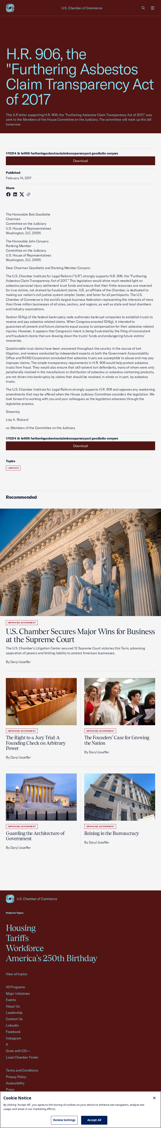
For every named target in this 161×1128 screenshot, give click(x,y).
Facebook (13, 1032)
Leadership (14, 1012)
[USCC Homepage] (80, 899)
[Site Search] (143, 7)
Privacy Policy (16, 1077)
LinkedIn (12, 1025)
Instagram (13, 1038)
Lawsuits (13, 468)
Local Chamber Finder (22, 1057)
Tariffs (17, 938)
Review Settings (64, 1120)
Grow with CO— (18, 1051)
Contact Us (14, 1019)
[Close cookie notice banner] (154, 1098)
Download (80, 161)
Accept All (94, 1120)
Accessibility (15, 1083)
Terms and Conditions (22, 1070)
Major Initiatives (18, 993)
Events (11, 1000)
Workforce (25, 948)
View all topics (16, 974)
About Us (13, 1006)
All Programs (15, 987)
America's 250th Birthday (51, 958)
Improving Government (22, 623)
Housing (20, 928)
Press (10, 1089)
